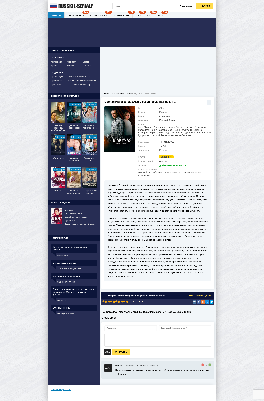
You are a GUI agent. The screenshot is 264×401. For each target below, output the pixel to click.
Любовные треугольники (79, 77)
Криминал (71, 62)
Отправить (121, 352)
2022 (149, 15)
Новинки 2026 (76, 15)
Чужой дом (70, 220)
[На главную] (71, 6)
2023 (138, 15)
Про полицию (57, 77)
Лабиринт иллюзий (66, 282)
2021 (160, 15)
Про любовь (56, 80)
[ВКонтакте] (194, 302)
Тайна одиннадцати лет (69, 268)
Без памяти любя (73, 213)
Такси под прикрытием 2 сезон (80, 224)
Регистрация (186, 6)
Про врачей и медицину (79, 84)
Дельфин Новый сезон (76, 217)
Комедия (71, 65)
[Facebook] (199, 302)
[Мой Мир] (207, 302)
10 (127, 301)
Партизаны (62, 300)
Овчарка (69, 210)
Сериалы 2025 (98, 15)
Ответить (122, 374)
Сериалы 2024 (121, 15)
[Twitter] (211, 302)
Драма (54, 65)
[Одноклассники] (203, 302)
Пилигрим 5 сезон (66, 313)
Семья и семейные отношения (82, 80)
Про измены (56, 84)
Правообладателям (61, 389)
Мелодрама (56, 62)
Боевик (86, 62)
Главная (56, 15)
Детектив (87, 65)
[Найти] (155, 6)
